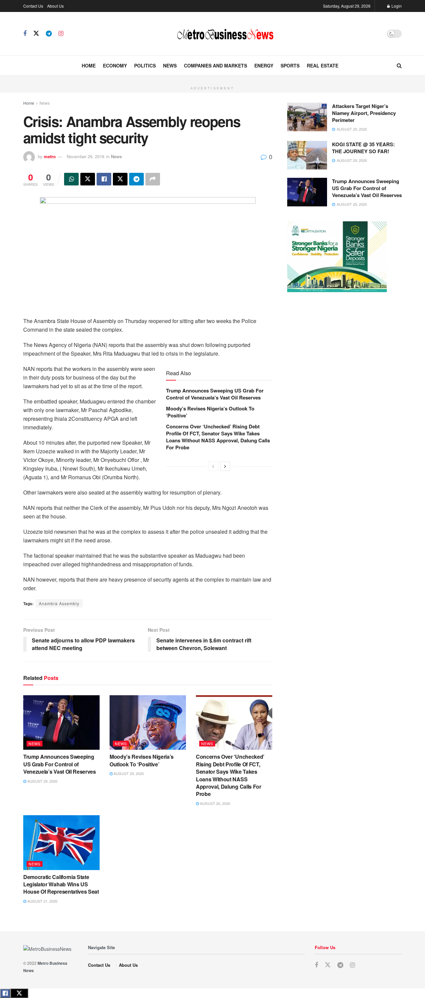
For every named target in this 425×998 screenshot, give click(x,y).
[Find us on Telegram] (49, 33)
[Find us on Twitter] (36, 33)
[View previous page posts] (213, 466)
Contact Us (33, 6)
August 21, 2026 (41, 901)
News (170, 65)
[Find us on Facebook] (25, 33)
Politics (145, 65)
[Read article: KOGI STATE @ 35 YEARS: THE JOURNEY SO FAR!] (307, 155)
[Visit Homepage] (225, 33)
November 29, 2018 (85, 156)
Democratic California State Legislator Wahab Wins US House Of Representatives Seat (61, 884)
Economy (115, 65)
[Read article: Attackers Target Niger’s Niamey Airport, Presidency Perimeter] (307, 117)
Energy (263, 65)
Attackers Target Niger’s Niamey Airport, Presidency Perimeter (364, 113)
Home (89, 65)
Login (396, 6)
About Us (55, 6)
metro (50, 156)
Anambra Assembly (59, 603)
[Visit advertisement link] (212, 79)
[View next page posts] (225, 466)
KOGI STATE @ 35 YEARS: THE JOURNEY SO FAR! (363, 148)
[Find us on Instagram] (60, 33)
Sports (290, 65)
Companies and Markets (215, 65)
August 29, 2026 (41, 781)
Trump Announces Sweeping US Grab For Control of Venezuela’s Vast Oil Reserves (215, 394)
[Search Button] (399, 65)
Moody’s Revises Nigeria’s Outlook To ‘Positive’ (210, 412)
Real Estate (322, 65)
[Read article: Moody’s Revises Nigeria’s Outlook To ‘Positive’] (148, 722)
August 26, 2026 (214, 803)
